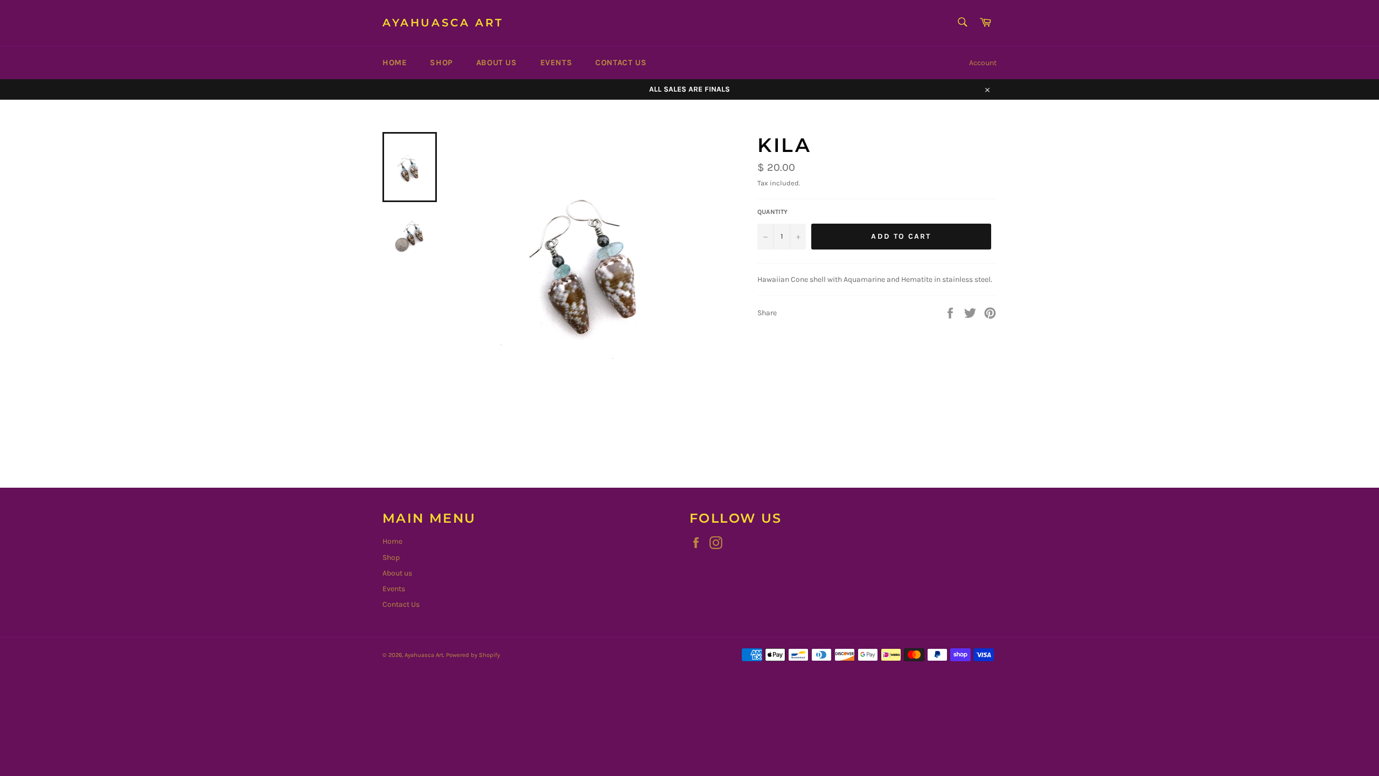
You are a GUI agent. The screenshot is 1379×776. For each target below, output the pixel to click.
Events (556, 62)
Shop (441, 62)
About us (496, 62)
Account (983, 62)
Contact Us (620, 62)
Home (394, 62)
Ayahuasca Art (443, 22)
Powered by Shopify (473, 655)
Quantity (772, 212)
